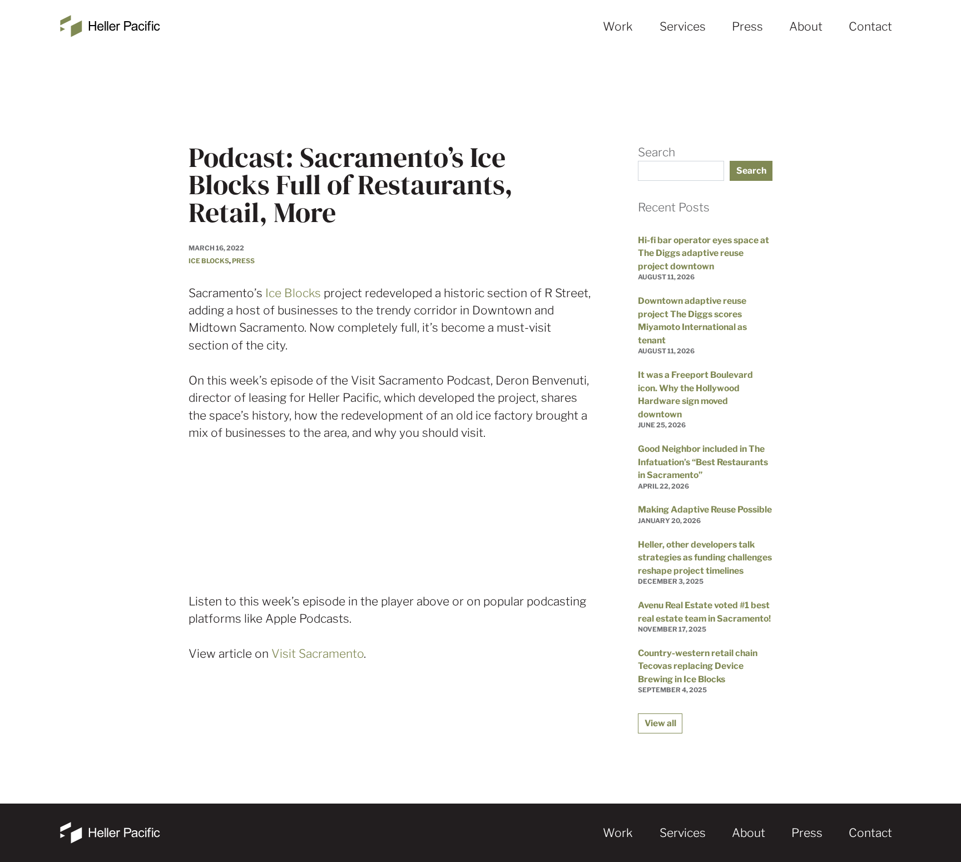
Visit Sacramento (317, 654)
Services (683, 26)
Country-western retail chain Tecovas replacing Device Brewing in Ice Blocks (697, 666)
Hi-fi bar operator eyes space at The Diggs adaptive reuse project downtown (703, 253)
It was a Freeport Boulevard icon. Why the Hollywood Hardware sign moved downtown (695, 395)
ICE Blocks (209, 261)
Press (747, 26)
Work (618, 26)
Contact (870, 26)
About (806, 26)
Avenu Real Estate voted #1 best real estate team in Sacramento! (704, 612)
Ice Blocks (293, 293)
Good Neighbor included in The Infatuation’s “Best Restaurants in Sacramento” (703, 462)
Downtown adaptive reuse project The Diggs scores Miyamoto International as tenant (692, 320)
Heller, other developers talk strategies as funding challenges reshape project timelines (705, 557)
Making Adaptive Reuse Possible (705, 509)
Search (656, 152)
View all (660, 723)
